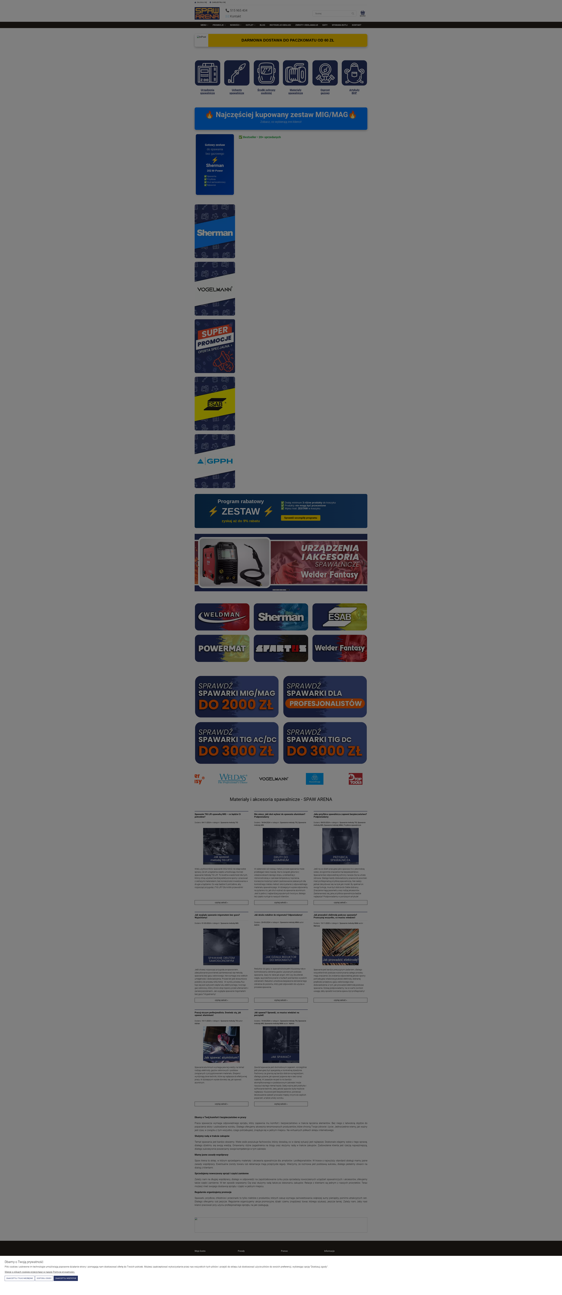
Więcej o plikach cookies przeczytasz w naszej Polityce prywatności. (40, 1272)
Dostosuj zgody (44, 1278)
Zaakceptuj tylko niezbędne (19, 1278)
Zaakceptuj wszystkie (65, 1278)
